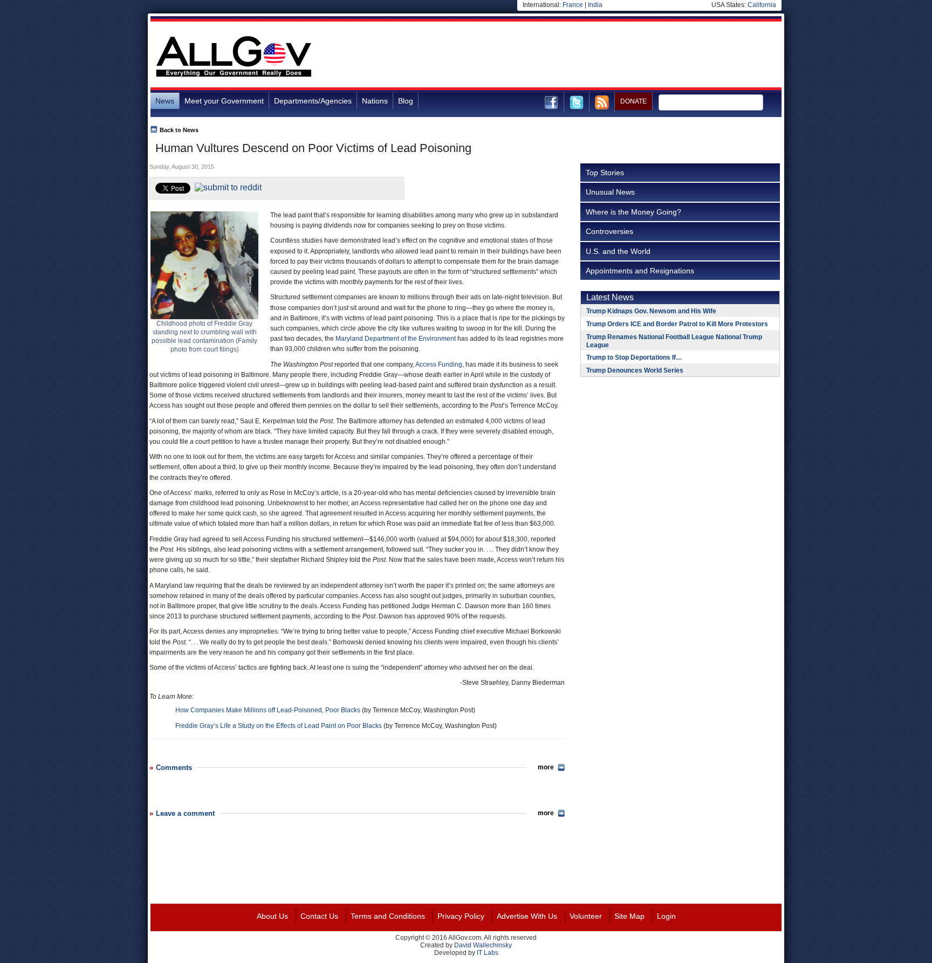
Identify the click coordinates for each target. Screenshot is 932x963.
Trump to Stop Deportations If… (634, 357)
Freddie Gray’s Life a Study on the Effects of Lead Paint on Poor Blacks (278, 726)
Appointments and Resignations (640, 270)
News (164, 101)
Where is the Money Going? (633, 212)
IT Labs (487, 953)
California (762, 5)
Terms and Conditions (388, 916)
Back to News (179, 130)
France (573, 5)
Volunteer (586, 916)
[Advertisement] (585, 56)
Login (666, 916)
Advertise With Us (527, 916)
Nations (375, 101)
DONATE (633, 101)
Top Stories (605, 172)
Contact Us (319, 916)
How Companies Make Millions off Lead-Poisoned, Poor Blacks (267, 710)
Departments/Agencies (313, 101)
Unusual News (610, 192)
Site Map (629, 916)
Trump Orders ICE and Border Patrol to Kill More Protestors (677, 324)
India (595, 5)
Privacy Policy (460, 916)
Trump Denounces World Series (634, 370)
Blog (405, 101)
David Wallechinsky (483, 945)
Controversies (609, 231)
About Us (272, 916)
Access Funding (438, 364)
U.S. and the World (618, 251)
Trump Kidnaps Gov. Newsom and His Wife (651, 311)
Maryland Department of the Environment (395, 338)
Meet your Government (224, 101)
